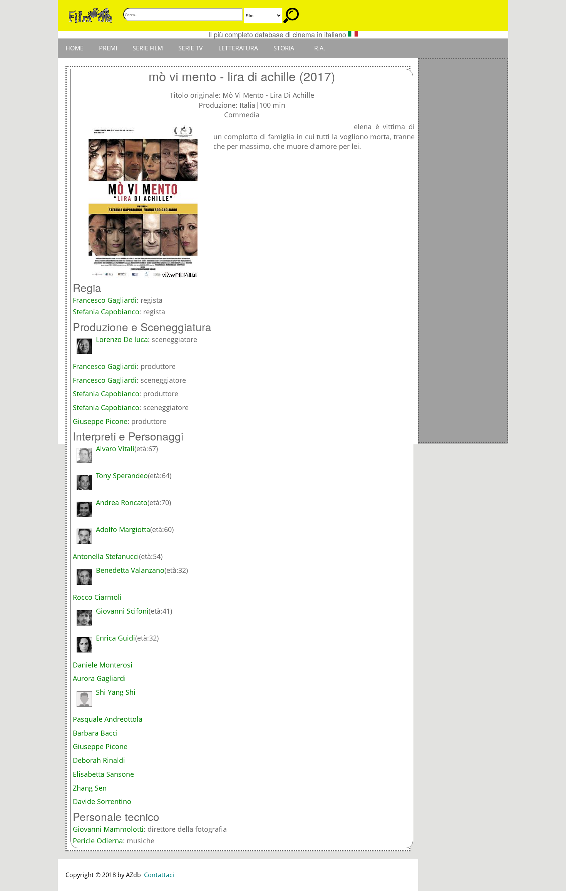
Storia (283, 48)
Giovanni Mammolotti (108, 829)
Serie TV (190, 48)
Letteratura (238, 48)
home (74, 48)
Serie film (147, 48)
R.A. (319, 48)
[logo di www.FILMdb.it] (90, 14)
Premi (108, 48)
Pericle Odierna (98, 840)
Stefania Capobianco (106, 311)
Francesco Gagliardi (105, 300)
